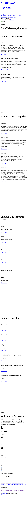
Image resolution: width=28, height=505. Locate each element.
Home (2, 12)
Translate (12, 20)
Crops (2, 14)
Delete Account (14, 484)
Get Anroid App (22, 484)
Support (8, 484)
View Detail (4, 81)
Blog (6, 17)
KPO (14, 492)
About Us (3, 483)
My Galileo (3, 54)
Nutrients (3, 17)
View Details (4, 232)
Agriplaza (4, 493)
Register (13, 17)
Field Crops (3, 15)
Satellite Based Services (18, 490)
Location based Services (7, 492)
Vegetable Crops (11, 15)
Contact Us (8, 483)
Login (9, 17)
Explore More (4, 457)
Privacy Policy (15, 483)
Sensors (2, 490)
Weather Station (9, 490)
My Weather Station (5, 69)
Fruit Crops (18, 15)
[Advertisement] (14, 96)
